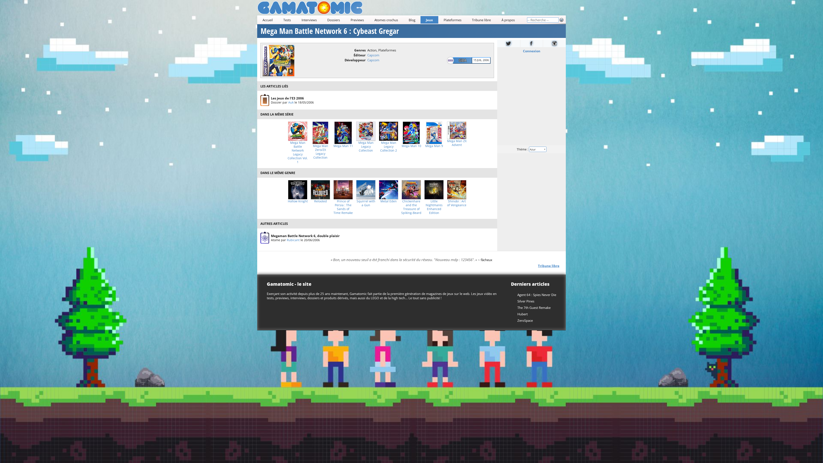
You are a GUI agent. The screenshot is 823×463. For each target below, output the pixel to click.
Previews (357, 20)
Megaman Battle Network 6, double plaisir (305, 236)
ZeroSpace (525, 320)
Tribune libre (481, 20)
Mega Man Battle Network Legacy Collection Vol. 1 (298, 152)
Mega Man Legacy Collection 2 (388, 146)
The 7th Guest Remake (534, 307)
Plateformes (452, 20)
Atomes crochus (386, 20)
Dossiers (333, 20)
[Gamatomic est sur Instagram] (554, 43)
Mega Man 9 (434, 146)
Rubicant (293, 240)
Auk (291, 102)
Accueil (268, 20)
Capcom (373, 55)
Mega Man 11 (343, 146)
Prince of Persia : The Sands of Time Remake (343, 207)
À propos (508, 20)
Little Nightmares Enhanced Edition (434, 207)
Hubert (522, 314)
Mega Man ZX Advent (457, 143)
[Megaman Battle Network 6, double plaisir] (264, 238)
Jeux (429, 20)
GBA (462, 60)
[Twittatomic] (508, 43)
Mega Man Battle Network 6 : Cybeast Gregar (330, 31)
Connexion (531, 51)
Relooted (320, 201)
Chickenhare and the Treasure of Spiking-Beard (411, 207)
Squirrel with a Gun (366, 203)
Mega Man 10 (411, 146)
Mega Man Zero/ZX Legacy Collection (320, 151)
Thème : (523, 149)
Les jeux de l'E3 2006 (287, 98)
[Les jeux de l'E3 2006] (264, 100)
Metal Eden (388, 201)
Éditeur (360, 55)
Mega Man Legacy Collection (366, 146)
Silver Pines (525, 301)
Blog (412, 20)
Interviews (309, 20)
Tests (287, 20)
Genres (360, 50)
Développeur (355, 60)
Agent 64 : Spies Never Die (536, 295)
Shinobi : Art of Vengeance (456, 203)
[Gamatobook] (531, 43)
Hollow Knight (298, 201)
